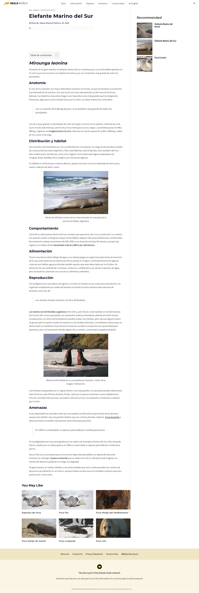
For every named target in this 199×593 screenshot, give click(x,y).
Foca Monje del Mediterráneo (112, 512)
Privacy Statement (94, 554)
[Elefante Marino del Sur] (144, 47)
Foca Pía (63, 512)
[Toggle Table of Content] (55, 55)
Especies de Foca (31, 512)
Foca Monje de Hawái (34, 541)
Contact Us (77, 554)
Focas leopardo (112, 417)
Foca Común (160, 57)
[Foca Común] (144, 64)
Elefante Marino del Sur (165, 40)
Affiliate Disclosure (129, 554)
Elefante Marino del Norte (164, 25)
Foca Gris (101, 541)
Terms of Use (112, 554)
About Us (65, 554)
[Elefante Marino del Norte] (144, 30)
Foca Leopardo (67, 541)
